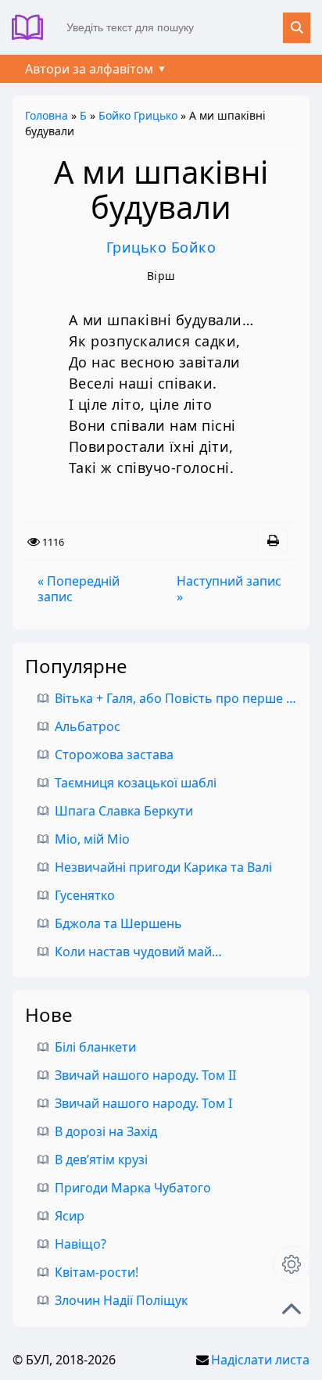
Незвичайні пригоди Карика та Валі (163, 867)
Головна (46, 115)
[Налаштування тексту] (291, 1264)
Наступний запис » (229, 588)
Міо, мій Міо (92, 839)
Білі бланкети (95, 1047)
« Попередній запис (79, 588)
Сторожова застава (114, 754)
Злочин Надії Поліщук (121, 1300)
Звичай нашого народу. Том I (143, 1103)
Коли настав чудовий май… (138, 951)
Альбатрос (87, 726)
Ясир (69, 1215)
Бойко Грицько (137, 115)
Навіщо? (80, 1244)
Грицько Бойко (161, 247)
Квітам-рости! (96, 1272)
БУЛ (33, 27)
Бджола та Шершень (118, 923)
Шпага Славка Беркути (124, 810)
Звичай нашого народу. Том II (145, 1075)
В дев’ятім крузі (101, 1159)
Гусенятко (85, 895)
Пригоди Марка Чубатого (133, 1187)
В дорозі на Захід (106, 1131)
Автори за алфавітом (89, 68)
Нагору (291, 1309)
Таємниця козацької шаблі (135, 782)
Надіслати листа (260, 1359)
